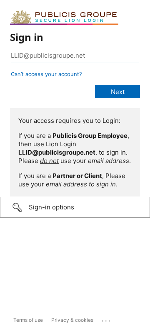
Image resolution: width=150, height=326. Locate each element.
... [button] (107, 319)
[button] (75, 207)
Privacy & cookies (72, 320)
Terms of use (28, 320)
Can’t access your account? (46, 74)
